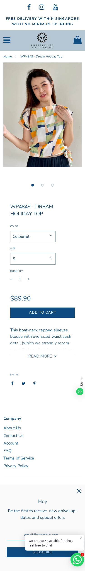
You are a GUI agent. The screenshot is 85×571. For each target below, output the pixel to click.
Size (12, 248)
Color (14, 226)
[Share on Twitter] (24, 383)
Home (7, 56)
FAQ (7, 450)
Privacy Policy (15, 466)
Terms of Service (18, 458)
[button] (33, 185)
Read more (40, 356)
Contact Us (13, 435)
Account (10, 443)
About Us (12, 428)
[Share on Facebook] (13, 383)
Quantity (16, 271)
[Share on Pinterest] (35, 383)
